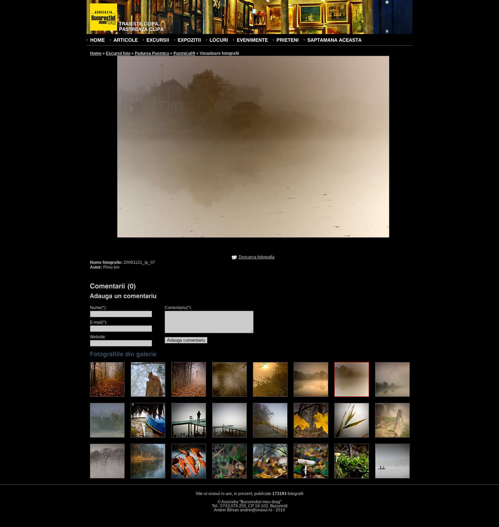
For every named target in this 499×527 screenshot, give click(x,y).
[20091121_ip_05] (270, 395)
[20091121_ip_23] (351, 477)
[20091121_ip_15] (351, 436)
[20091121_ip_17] (107, 477)
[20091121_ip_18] (148, 477)
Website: (98, 337)
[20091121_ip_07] (351, 395)
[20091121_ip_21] (270, 477)
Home (95, 53)
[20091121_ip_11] (188, 436)
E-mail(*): (98, 322)
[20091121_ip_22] (311, 477)
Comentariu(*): (178, 307)
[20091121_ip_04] (229, 395)
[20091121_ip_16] (392, 436)
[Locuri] (218, 39)
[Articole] (125, 39)
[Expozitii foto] (189, 39)
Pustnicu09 (184, 53)
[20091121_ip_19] (188, 477)
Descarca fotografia (257, 257)
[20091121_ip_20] (229, 477)
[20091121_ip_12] (229, 436)
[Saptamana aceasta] (334, 39)
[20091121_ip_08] (392, 395)
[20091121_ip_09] (107, 436)
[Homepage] (103, 17)
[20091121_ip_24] (392, 477)
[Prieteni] (287, 39)
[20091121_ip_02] (148, 395)
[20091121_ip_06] (311, 395)
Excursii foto (118, 53)
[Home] (97, 39)
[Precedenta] (185, 146)
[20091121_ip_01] (107, 395)
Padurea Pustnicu (152, 53)
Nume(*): (98, 307)
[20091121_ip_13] (270, 436)
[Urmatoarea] (321, 146)
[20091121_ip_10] (148, 436)
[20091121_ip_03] (188, 395)
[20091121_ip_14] (311, 436)
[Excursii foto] (157, 39)
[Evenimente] (252, 39)
